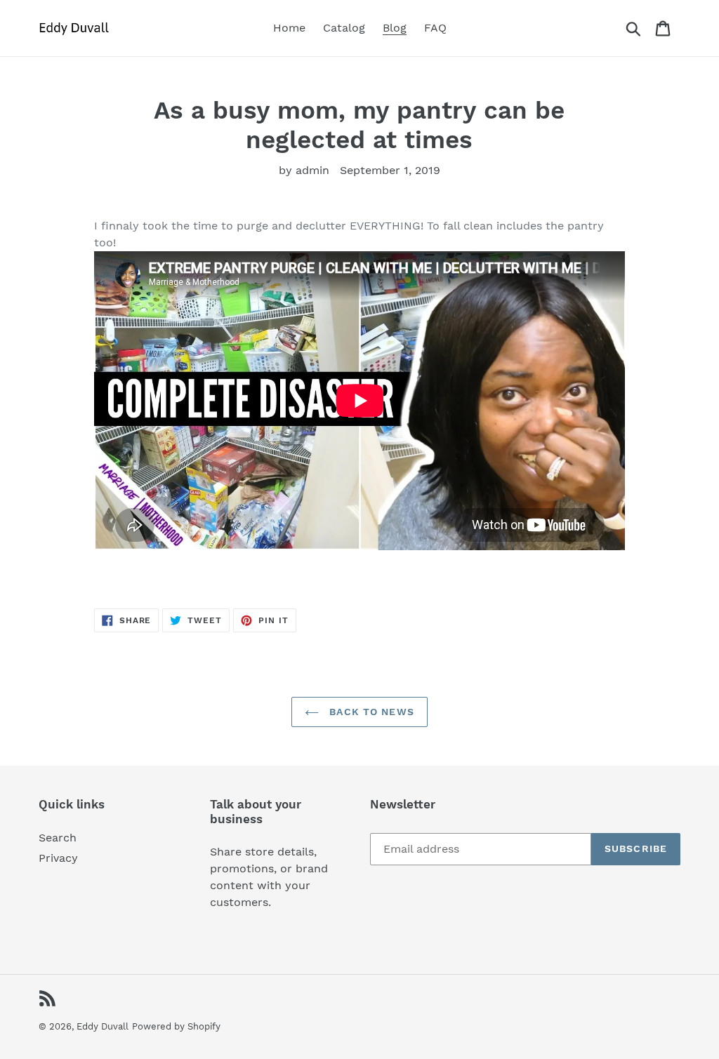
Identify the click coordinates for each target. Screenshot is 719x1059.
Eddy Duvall (102, 1026)
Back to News (370, 711)
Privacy (58, 858)
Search (58, 837)
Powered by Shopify (176, 1026)
